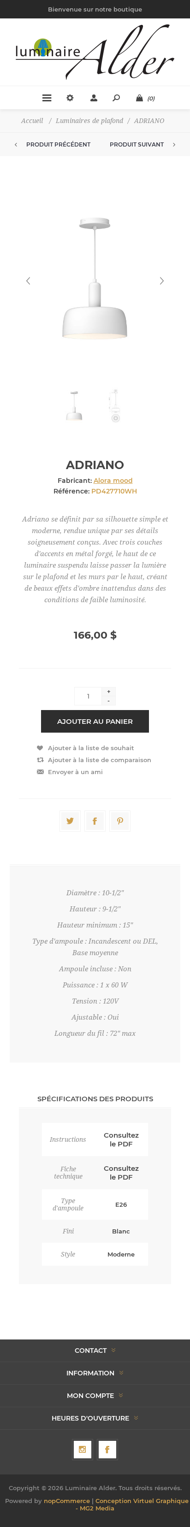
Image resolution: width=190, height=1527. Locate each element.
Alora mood (113, 480)
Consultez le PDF (121, 1139)
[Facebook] (107, 1449)
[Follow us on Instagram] (82, 1449)
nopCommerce (67, 1500)
